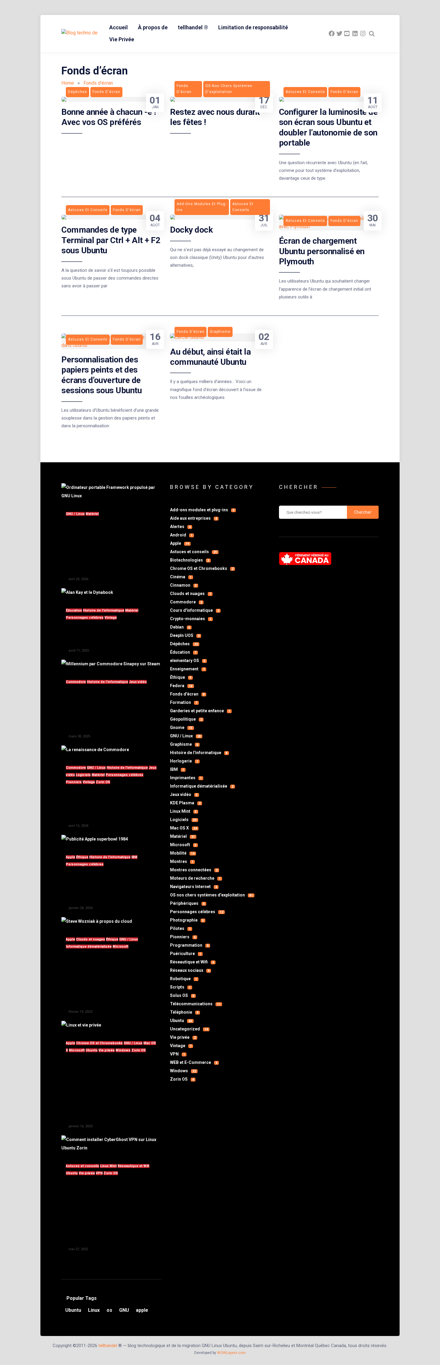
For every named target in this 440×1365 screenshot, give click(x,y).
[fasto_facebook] (332, 33)
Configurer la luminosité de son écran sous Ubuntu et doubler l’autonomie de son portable (328, 127)
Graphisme (184, 744)
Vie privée (106, 1050)
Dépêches (184, 643)
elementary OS (187, 660)
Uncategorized (189, 1029)
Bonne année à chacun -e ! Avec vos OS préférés (108, 117)
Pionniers (74, 782)
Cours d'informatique (194, 610)
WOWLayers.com (231, 1353)
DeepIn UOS (185, 635)
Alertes (180, 526)
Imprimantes (186, 777)
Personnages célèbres (85, 618)
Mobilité (182, 853)
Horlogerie (184, 761)
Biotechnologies (189, 560)
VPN (99, 1173)
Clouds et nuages (90, 939)
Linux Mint (108, 1166)
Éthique (82, 857)
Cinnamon (183, 585)
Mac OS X (183, 828)
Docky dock (191, 230)
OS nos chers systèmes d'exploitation (211, 895)
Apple (70, 857)
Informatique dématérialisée (89, 946)
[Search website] (372, 33)
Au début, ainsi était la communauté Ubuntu (210, 357)
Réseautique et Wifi (133, 1166)
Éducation (74, 610)
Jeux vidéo (138, 682)
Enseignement (187, 669)
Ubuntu (92, 1050)
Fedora (181, 685)
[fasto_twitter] (339, 33)
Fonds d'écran (187, 694)
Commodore (76, 682)
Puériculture (185, 953)
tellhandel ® (193, 27)
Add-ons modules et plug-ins (202, 509)
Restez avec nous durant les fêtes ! (215, 117)
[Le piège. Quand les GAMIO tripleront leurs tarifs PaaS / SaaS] (96, 921)
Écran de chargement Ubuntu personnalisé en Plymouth (322, 251)
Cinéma (181, 576)
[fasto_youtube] (347, 33)
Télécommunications (195, 1003)
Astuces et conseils (82, 1166)
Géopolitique (186, 719)
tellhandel (107, 1345)
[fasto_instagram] (363, 33)
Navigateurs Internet (193, 886)
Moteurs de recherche (195, 878)
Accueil (118, 27)
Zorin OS (103, 782)
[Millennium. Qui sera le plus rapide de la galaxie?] (110, 663)
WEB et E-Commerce (193, 1062)
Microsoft (120, 946)
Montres (181, 861)
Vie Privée (121, 39)
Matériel (92, 514)
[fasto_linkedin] (355, 33)
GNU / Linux (75, 514)
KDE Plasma (185, 802)
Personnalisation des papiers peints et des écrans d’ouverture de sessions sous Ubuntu (101, 375)
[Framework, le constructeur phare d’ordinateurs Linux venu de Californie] (111, 495)
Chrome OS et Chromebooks (99, 1043)
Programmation (189, 945)
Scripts (180, 987)
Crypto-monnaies (190, 618)
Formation (183, 702)
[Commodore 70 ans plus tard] (95, 749)
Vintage (110, 618)
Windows (123, 1050)
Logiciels (83, 775)
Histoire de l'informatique (103, 610)
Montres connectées (194, 869)
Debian (180, 627)
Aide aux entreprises (193, 518)
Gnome (181, 727)
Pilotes (180, 928)
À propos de (153, 27)
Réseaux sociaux (190, 970)
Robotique (183, 978)
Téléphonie (184, 1012)
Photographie (187, 920)
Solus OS (182, 995)
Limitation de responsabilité (253, 27)
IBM (134, 857)
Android (181, 535)
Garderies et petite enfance (200, 710)
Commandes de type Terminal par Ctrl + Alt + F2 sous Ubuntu (110, 240)
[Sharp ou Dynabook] (87, 592)
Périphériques (187, 903)
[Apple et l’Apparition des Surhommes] (94, 839)
